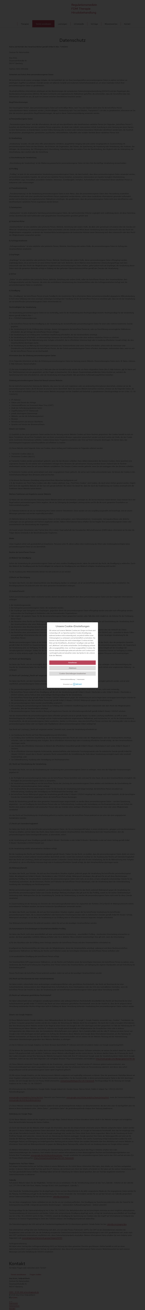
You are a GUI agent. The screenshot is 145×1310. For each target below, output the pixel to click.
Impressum (81, 679)
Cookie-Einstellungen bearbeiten (72, 673)
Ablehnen (72, 668)
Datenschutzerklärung (67, 679)
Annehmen (72, 662)
